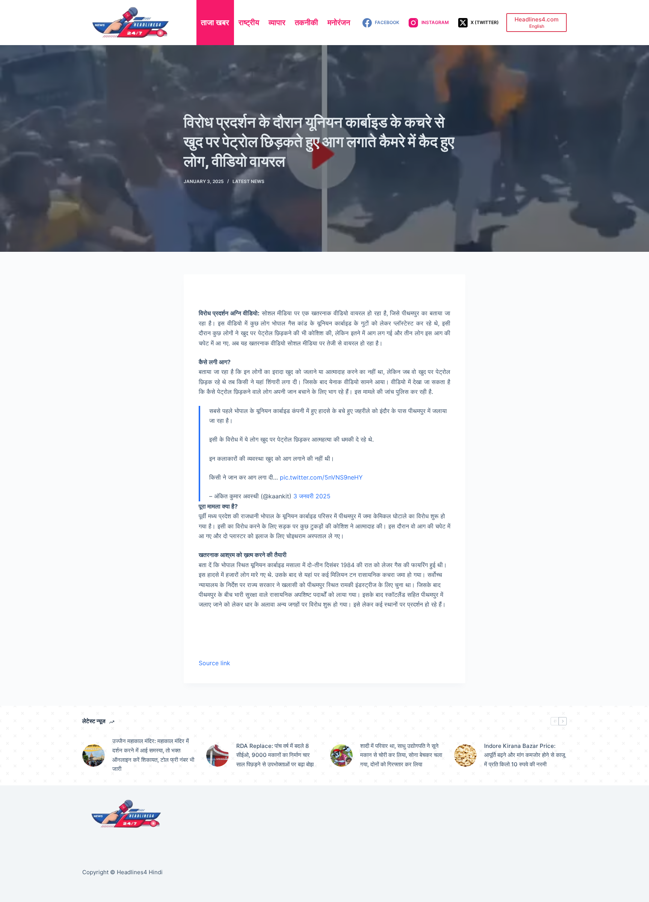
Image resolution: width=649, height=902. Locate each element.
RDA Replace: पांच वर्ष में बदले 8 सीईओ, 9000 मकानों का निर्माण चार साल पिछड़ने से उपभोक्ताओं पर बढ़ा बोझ (275, 755)
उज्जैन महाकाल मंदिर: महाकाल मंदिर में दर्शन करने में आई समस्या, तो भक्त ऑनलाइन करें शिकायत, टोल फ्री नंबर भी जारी (153, 754)
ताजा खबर (215, 22)
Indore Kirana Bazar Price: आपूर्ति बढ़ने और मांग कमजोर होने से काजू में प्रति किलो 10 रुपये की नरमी (524, 755)
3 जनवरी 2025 (312, 496)
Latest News (248, 181)
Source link (214, 663)
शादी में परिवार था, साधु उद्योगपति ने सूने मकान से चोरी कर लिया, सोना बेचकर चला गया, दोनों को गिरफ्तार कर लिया (401, 755)
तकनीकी (306, 22)
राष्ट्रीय (248, 22)
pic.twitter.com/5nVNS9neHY (321, 477)
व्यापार (277, 22)
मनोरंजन (339, 22)
